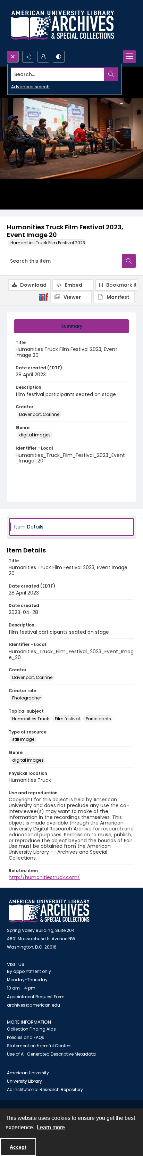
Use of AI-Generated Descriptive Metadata (51, 1054)
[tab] (71, 326)
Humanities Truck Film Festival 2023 (47, 243)
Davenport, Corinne (39, 414)
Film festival (67, 719)
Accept (18, 1147)
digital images (35, 435)
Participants (98, 719)
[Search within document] (129, 261)
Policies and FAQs (25, 1037)
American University (28, 1073)
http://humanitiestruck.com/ (44, 877)
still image (23, 739)
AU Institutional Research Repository (45, 1089)
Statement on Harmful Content (39, 1046)
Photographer (26, 698)
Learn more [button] (51, 1127)
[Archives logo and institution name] (62, 25)
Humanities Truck (30, 719)
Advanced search (30, 87)
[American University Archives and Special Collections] (49, 911)
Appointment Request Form (36, 997)
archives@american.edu (33, 1005)
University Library (24, 1081)
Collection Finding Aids (31, 1029)
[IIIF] (43, 297)
